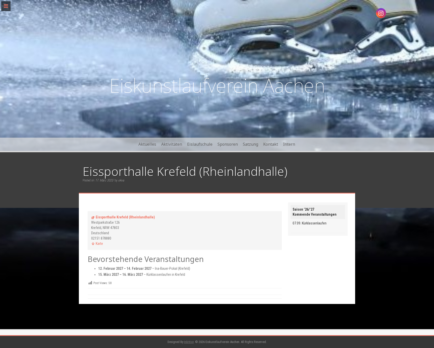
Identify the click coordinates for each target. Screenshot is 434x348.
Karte (97, 244)
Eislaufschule (199, 144)
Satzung (250, 144)
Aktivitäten (171, 144)
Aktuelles (147, 144)
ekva (121, 180)
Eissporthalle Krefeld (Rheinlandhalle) (125, 217)
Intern (289, 144)
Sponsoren (228, 144)
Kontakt (270, 144)
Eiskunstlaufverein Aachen (217, 85)
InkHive (189, 342)
